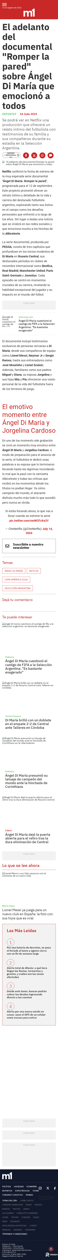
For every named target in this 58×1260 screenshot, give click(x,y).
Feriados (15, 1221)
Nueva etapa (8, 905)
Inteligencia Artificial (14, 1225)
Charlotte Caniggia (27, 1213)
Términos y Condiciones (14, 1234)
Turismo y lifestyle (12, 1195)
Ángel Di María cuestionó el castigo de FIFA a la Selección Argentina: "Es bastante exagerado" (37, 325)
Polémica (9, 771)
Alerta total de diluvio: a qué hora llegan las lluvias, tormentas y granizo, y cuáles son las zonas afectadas (27, 972)
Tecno (36, 1190)
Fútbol (8, 830)
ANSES (26, 1209)
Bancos (6, 1209)
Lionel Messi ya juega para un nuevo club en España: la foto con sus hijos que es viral (27, 914)
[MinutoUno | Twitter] (48, 1188)
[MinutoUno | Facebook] (54, 1188)
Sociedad (19, 1186)
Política (6, 1186)
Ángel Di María (14, 570)
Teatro (15, 1217)
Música (38, 1204)
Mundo (29, 1195)
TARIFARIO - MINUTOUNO (13, 1248)
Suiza (36, 1217)
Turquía (26, 1217)
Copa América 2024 (16, 579)
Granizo (18, 1230)
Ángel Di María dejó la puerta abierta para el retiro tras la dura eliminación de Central (27, 838)
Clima (5, 1217)
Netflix (33, 570)
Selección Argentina (17, 588)
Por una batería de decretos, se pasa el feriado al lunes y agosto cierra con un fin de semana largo (29, 950)
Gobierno (30, 1230)
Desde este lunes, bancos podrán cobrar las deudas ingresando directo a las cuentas (27, 994)
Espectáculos (22, 1190)
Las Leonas (8, 1213)
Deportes (9, 114)
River (29, 1204)
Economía (32, 1186)
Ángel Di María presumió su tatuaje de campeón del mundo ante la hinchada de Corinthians (26, 781)
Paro (4, 1221)
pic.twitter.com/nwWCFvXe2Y (29, 520)
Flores (33, 1225)
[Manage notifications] (51, 1249)
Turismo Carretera (12, 1204)
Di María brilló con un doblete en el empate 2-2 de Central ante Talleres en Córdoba (28, 724)
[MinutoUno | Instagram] (40, 1188)
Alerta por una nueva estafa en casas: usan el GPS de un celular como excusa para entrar (26, 1014)
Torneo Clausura (13, 716)
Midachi (6, 1230)
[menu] (6, 4)
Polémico (9, 657)
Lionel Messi (26, 1200)
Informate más (26, 317)
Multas (16, 1209)
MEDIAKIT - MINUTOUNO (12, 1246)
